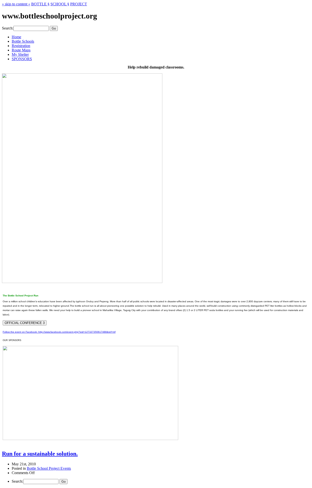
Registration (21, 46)
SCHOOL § (59, 4)
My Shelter (20, 54)
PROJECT (78, 4)
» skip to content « (16, 4)
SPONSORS (22, 59)
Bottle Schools (23, 41)
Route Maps (21, 50)
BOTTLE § (40, 4)
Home (16, 37)
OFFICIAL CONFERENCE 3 (25, 323)
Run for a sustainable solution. (40, 453)
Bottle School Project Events (49, 468)
